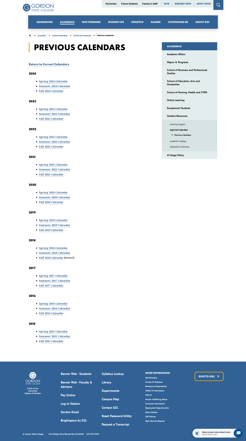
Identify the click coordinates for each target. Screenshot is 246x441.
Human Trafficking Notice (156, 399)
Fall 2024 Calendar (51, 91)
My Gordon (111, 4)
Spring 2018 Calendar (53, 248)
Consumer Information (155, 403)
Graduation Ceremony (179, 146)
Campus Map (110, 399)
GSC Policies (150, 416)
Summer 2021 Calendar (54, 169)
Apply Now (204, 4)
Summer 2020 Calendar (54, 197)
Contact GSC (110, 408)
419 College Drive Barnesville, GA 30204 (66, 434)
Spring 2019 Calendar (53, 220)
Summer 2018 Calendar (54, 253)
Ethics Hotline (151, 412)
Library (106, 382)
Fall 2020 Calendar (51, 202)
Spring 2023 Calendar (53, 109)
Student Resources (177, 116)
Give (166, 4)
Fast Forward (91, 22)
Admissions (44, 22)
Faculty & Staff (149, 4)
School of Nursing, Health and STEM (187, 92)
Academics (67, 22)
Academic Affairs (176, 54)
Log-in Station (70, 404)
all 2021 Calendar (51, 174)
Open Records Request (155, 421)
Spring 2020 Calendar (53, 192)
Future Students (129, 4)
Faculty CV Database (154, 382)
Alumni (156, 22)
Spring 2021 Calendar (53, 165)
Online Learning (175, 100)
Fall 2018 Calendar (51, 258)
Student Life (116, 22)
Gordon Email (70, 412)
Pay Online (68, 395)
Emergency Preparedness (156, 386)
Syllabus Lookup (113, 374)
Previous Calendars (182, 135)
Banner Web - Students (76, 374)
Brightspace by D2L (74, 420)
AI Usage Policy (175, 155)
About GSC (202, 22)
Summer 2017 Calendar (54, 281)
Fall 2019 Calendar (51, 230)
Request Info (183, 4)
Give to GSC (206, 376)
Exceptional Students (178, 108)
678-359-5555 (92, 434)
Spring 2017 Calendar (53, 276)
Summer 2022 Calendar (54, 142)
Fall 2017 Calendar (51, 286)
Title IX (148, 395)
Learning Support (177, 124)
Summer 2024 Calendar (54, 86)
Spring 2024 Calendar (53, 81)
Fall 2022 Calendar (51, 147)
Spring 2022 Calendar (53, 137)
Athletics (137, 22)
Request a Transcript (115, 424)
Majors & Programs (177, 62)
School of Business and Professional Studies (187, 71)
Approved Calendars (179, 129)
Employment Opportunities (157, 408)
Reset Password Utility (117, 416)
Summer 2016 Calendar (54, 308)
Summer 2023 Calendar (54, 114)
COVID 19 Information (154, 390)
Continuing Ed (178, 22)
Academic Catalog (178, 141)
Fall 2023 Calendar (51, 119)
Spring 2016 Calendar (53, 304)
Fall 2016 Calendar (51, 313)
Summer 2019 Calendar (54, 225)
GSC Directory (151, 377)
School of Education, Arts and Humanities (183, 82)
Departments (110, 391)
